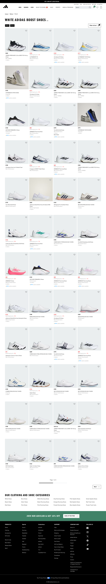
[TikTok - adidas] (93, 545)
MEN (20, 7)
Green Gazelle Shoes (91, 499)
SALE (51, 7)
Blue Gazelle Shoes (75, 505)
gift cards (94, 4)
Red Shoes (8, 505)
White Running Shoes (43, 499)
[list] (46, 25)
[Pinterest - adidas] (93, 541)
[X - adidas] (93, 536)
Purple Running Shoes (60, 505)
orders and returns (87, 4)
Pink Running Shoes (42, 505)
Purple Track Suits (91, 505)
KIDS (32, 7)
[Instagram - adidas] (93, 532)
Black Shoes (8, 502)
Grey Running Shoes (59, 499)
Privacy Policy (54, 577)
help (81, 4)
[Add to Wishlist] (26, 31)
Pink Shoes (24, 505)
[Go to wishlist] (97, 7)
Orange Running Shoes (60, 502)
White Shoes (8, 499)
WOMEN (26, 7)
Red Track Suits (90, 502)
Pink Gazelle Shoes (75, 499)
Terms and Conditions (64, 577)
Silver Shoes (24, 502)
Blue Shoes (24, 499)
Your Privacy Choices (42, 577)
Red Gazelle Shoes (75, 502)
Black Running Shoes (43, 502)
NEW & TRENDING (68, 7)
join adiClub (99, 4)
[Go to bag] (101, 7)
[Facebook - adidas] (93, 528)
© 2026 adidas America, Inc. (53, 582)
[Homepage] (5, 7)
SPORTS (58, 7)
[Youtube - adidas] (93, 549)
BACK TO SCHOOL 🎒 (42, 7)
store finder (76, 4)
